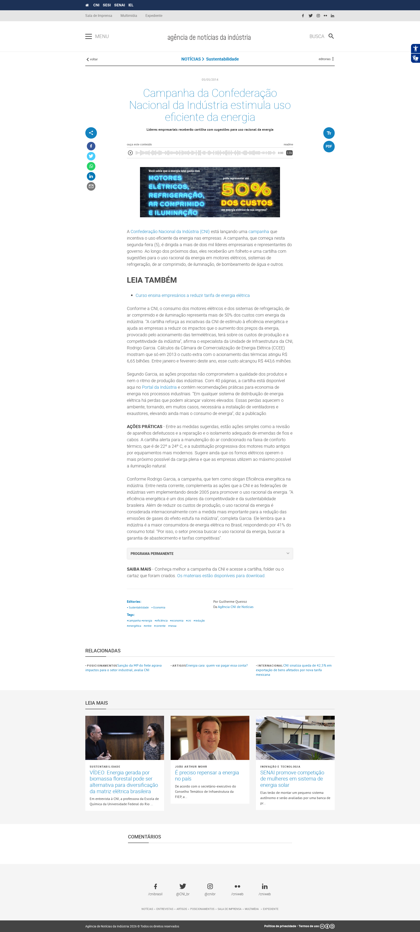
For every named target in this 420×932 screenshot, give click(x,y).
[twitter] (310, 16)
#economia (176, 620)
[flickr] (325, 16)
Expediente (153, 16)
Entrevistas (164, 908)
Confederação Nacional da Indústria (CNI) (171, 231)
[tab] (210, 553)
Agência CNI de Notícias (236, 606)
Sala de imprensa (230, 908)
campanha (258, 231)
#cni (188, 620)
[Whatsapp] (91, 166)
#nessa (172, 625)
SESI (107, 5)
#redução (199, 620)
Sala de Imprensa (98, 16)
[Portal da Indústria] (87, 5)
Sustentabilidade (105, 766)
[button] (210, 553)
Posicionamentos (102, 665)
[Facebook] (91, 146)
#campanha (134, 620)
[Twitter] (91, 156)
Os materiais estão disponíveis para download (220, 575)
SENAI (119, 5)
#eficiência (161, 620)
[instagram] (318, 16)
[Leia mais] (124, 738)
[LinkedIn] (91, 176)
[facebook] (303, 16)
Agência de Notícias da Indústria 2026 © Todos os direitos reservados (132, 926)
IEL (130, 5)
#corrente (160, 625)
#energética (134, 625)
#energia (147, 620)
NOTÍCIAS (191, 59)
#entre (148, 625)
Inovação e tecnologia (280, 766)
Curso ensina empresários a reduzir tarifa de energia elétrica (193, 295)
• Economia (158, 607)
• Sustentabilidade (138, 607)
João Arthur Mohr (191, 766)
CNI (96, 5)
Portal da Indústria (159, 387)
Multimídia (129, 16)
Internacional (270, 665)
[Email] (91, 186)
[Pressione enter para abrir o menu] (88, 36)
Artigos (179, 665)
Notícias (147, 908)
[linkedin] (332, 16)
